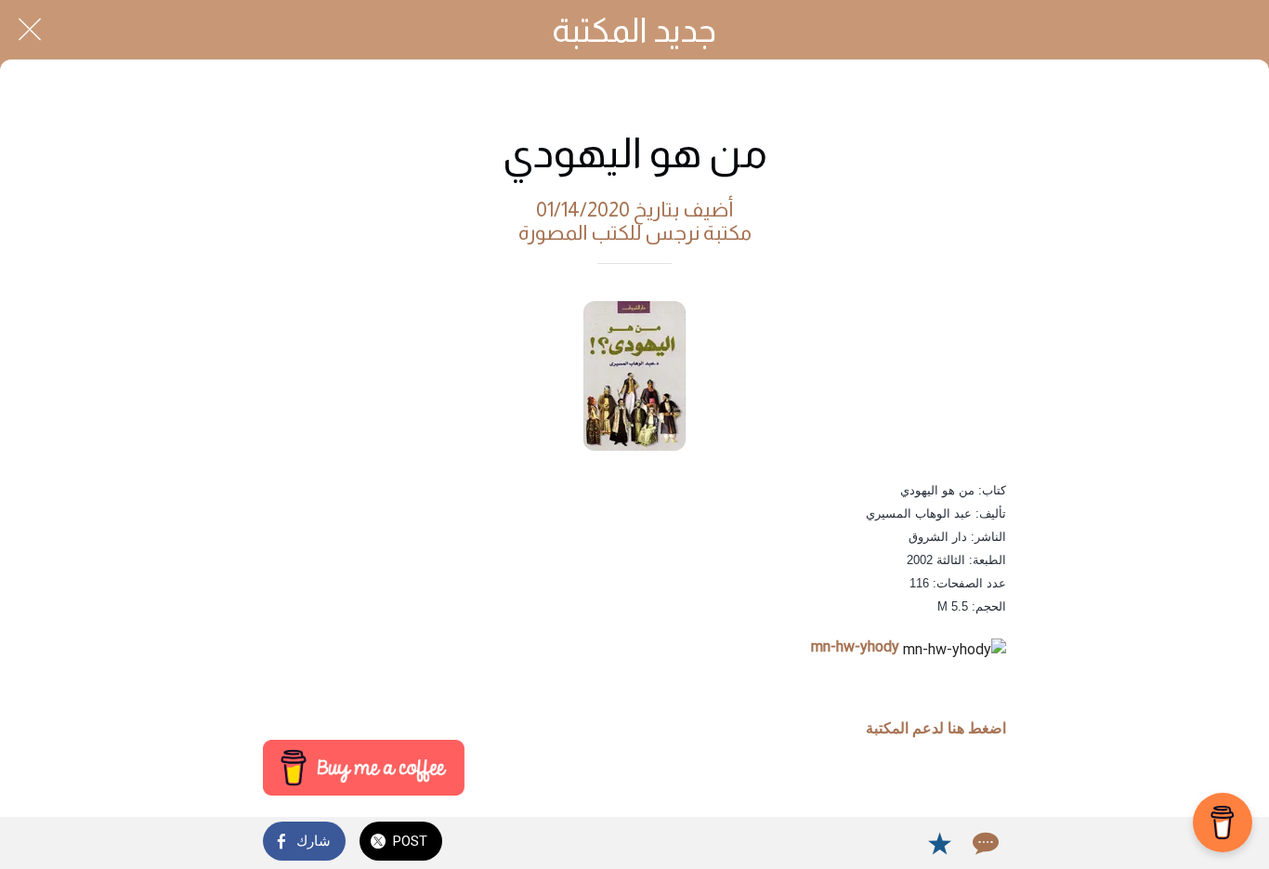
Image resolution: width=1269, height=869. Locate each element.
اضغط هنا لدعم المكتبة (936, 728)
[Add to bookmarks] (939, 843)
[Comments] (984, 843)
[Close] (30, 30)
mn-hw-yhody (855, 646)
